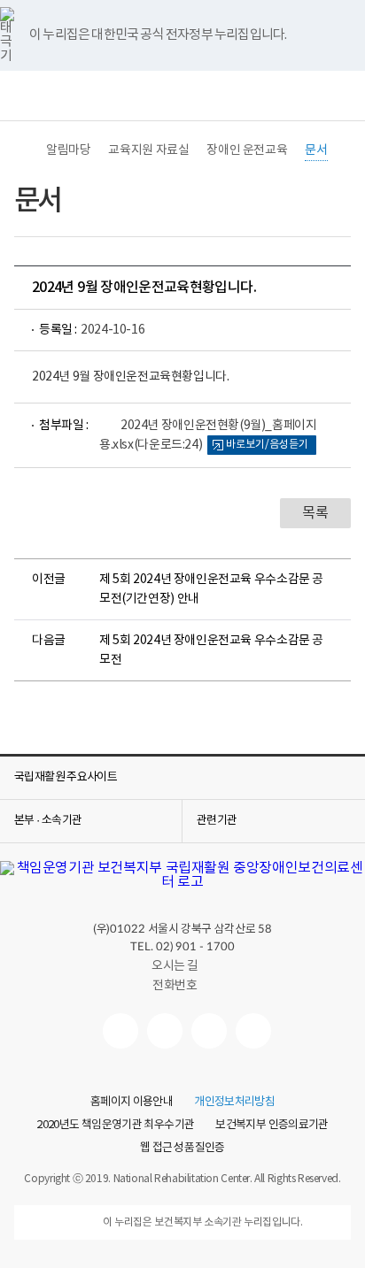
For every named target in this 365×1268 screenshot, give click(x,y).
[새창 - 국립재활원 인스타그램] (209, 1031)
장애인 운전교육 (246, 150)
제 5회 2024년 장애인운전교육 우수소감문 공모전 (211, 650)
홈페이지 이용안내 (131, 1102)
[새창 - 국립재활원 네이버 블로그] (164, 1031)
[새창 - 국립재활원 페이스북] (253, 1031)
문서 (316, 150)
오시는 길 (174, 966)
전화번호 (174, 986)
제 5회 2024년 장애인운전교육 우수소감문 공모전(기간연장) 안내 (211, 589)
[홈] (23, 150)
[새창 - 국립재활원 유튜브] (120, 1031)
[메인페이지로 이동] (182, 882)
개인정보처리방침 (234, 1102)
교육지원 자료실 (148, 150)
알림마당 (68, 150)
